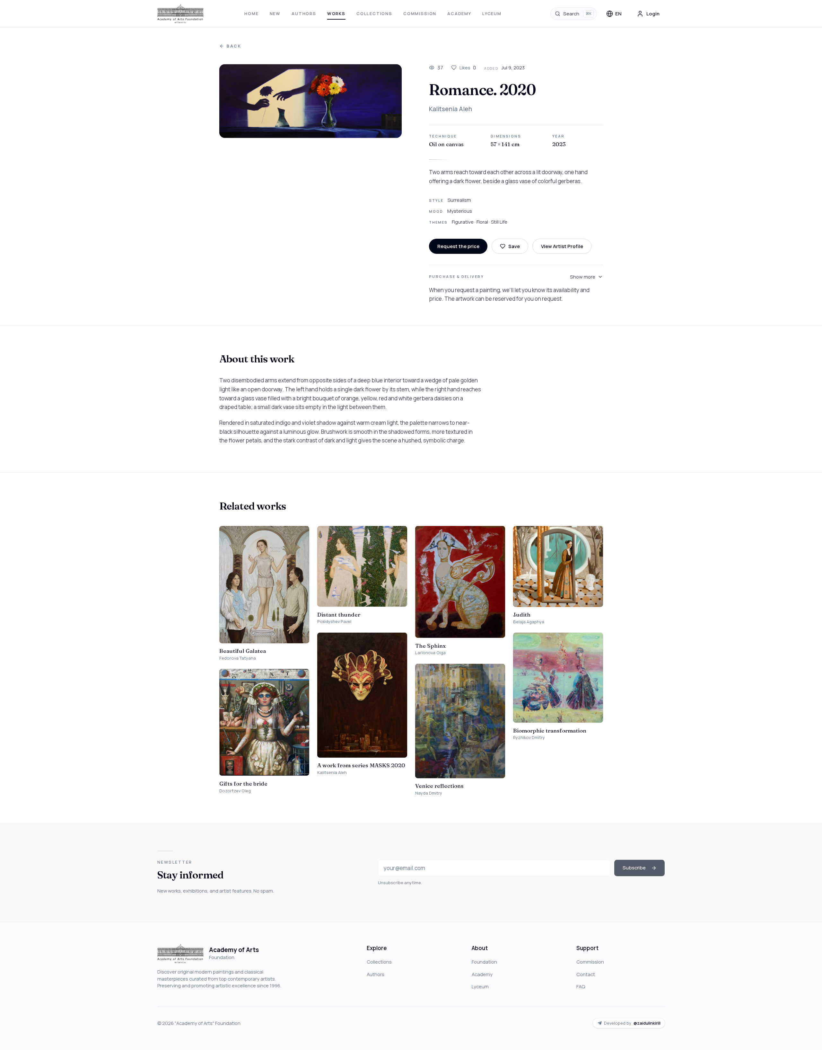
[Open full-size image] (310, 101)
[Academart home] (180, 13)
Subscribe (634, 867)
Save (514, 246)
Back (234, 46)
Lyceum (492, 13)
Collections (374, 13)
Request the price (458, 246)
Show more (582, 276)
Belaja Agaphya (528, 622)
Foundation (484, 961)
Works (336, 13)
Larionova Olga (430, 652)
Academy (459, 13)
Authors (304, 13)
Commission (419, 13)
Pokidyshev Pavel (334, 621)
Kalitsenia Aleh (450, 109)
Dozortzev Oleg (235, 791)
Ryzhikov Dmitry (529, 737)
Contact (585, 974)
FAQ (580, 986)
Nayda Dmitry (428, 793)
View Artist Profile (562, 246)
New (275, 13)
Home (251, 13)
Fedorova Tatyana (237, 658)
